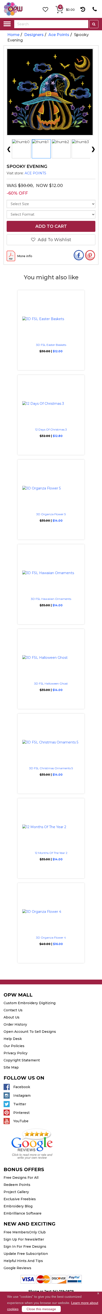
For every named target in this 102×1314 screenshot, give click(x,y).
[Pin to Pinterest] (90, 256)
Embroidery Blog (18, 1206)
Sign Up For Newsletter (24, 1239)
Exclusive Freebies (20, 1199)
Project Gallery (16, 1192)
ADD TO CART (51, 226)
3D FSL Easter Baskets (51, 345)
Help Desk (13, 1039)
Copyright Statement (22, 1060)
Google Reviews (17, 1268)
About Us (11, 1017)
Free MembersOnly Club (25, 1232)
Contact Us (13, 1010)
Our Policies (14, 1046)
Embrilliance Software (23, 1213)
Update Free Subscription (26, 1254)
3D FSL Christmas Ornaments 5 (51, 768)
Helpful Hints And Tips (23, 1261)
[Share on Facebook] (79, 256)
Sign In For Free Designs (25, 1246)
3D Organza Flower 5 (51, 514)
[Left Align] (93, 24)
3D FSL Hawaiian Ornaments (51, 599)
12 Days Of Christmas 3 (51, 429)
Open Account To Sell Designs (30, 1031)
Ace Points (58, 34)
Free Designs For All (21, 1177)
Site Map (11, 1067)
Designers (34, 34)
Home (13, 34)
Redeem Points (17, 1185)
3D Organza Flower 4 (51, 937)
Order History (15, 1024)
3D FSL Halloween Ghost (51, 683)
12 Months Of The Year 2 (51, 853)
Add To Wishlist (53, 239)
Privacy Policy (16, 1053)
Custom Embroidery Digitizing (30, 1003)
